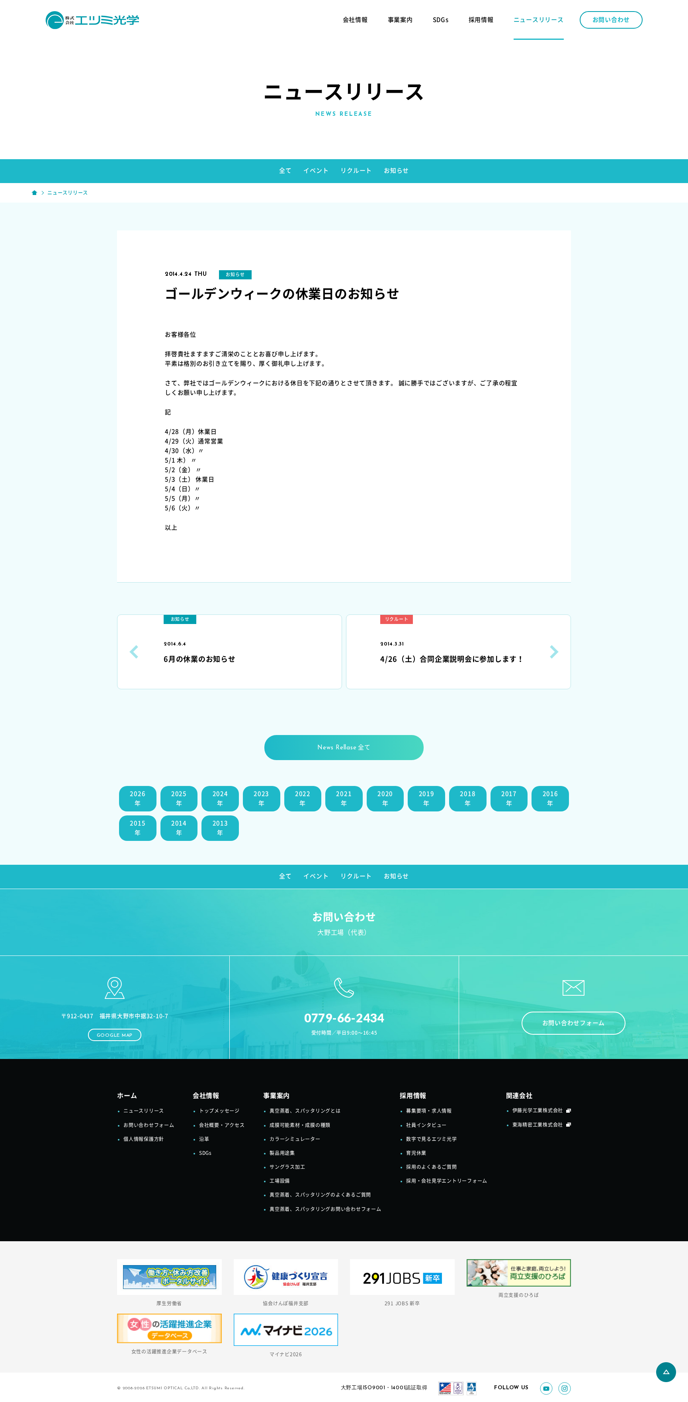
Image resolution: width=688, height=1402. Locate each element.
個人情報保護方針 (143, 1139)
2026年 (137, 798)
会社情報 (355, 20)
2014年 (179, 828)
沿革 (204, 1139)
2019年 (426, 798)
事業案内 (400, 20)
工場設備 (280, 1180)
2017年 (509, 798)
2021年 (344, 798)
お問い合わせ (611, 20)
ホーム (127, 1095)
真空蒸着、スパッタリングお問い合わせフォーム (325, 1209)
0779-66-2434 (344, 1017)
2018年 (467, 798)
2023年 (261, 798)
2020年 (385, 798)
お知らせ (396, 171)
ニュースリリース (539, 20)
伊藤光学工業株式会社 (537, 1110)
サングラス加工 (287, 1166)
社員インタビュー (426, 1125)
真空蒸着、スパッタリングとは (305, 1110)
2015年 (137, 828)
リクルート (356, 171)
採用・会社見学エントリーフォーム (446, 1180)
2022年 (303, 798)
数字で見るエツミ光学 (431, 1139)
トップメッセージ (219, 1110)
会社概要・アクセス (222, 1125)
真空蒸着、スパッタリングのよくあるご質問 (320, 1194)
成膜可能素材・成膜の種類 (300, 1125)
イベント (315, 171)
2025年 (179, 798)
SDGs (441, 20)
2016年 (550, 798)
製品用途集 (282, 1152)
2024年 (220, 798)
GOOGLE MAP (115, 1035)
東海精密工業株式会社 (537, 1124)
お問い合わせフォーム (573, 1023)
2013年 (220, 828)
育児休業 (416, 1152)
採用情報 (481, 20)
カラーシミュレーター (295, 1139)
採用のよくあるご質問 (431, 1166)
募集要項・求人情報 (429, 1110)
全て (285, 171)
